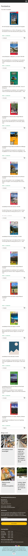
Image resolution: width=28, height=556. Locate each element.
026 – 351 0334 (4, 502)
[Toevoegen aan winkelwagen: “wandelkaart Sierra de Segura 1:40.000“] (24, 338)
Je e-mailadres (4, 517)
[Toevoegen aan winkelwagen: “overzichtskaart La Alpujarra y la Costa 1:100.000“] (24, 68)
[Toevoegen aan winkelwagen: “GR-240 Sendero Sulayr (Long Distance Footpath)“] (24, 38)
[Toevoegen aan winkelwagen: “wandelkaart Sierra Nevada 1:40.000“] (24, 368)
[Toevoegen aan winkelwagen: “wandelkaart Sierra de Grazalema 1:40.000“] (24, 248)
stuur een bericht (19, 541)
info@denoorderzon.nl (6, 503)
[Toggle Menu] (26, 1)
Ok (14, 553)
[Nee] (26, 551)
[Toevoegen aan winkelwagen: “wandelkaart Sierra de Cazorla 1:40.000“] (24, 218)
